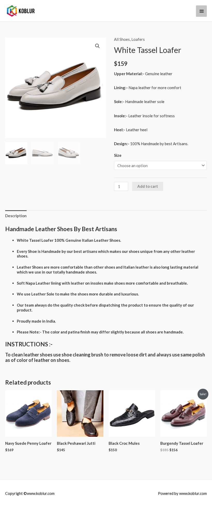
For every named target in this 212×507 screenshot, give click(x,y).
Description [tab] (16, 215)
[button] (97, 46)
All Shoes (122, 39)
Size (118, 155)
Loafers (138, 39)
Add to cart (147, 186)
